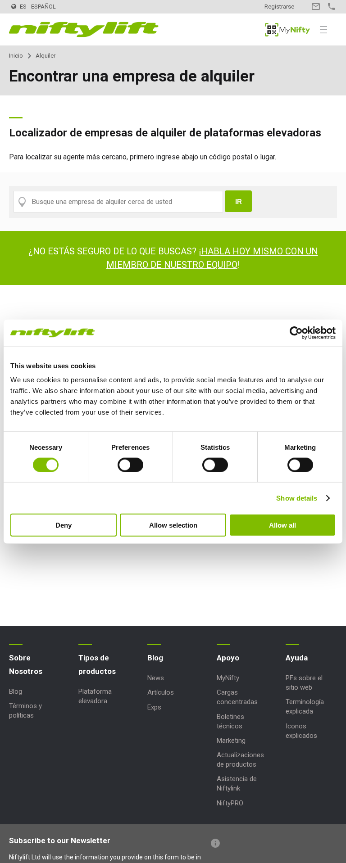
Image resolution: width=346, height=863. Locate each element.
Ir (238, 201)
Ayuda (297, 657)
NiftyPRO (230, 803)
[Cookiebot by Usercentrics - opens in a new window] (296, 332)
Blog (15, 691)
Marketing (231, 740)
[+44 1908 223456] (331, 6)
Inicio (16, 55)
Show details (296, 498)
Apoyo (228, 657)
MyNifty (287, 30)
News (155, 678)
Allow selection (173, 525)
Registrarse (279, 6)
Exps (154, 707)
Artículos (160, 692)
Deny (63, 525)
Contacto (315, 6)
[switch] (130, 464)
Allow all (282, 525)
